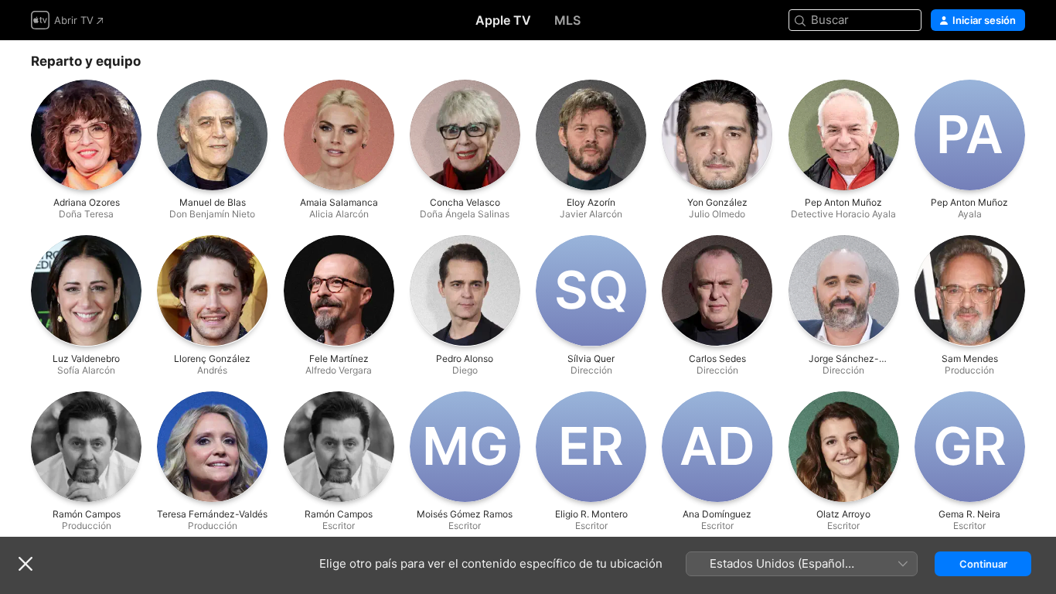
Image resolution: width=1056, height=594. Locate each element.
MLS (567, 20)
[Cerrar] (25, 564)
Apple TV (503, 20)
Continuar (983, 564)
